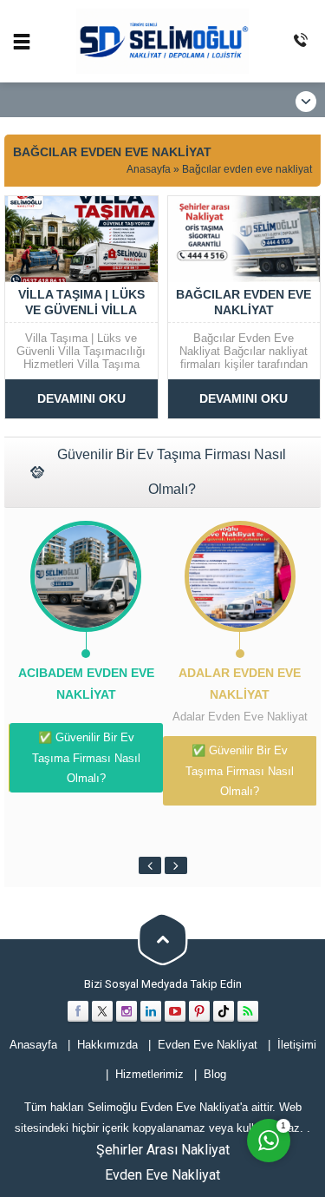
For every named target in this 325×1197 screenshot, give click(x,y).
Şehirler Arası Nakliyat (163, 1149)
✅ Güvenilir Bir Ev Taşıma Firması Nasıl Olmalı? (86, 758)
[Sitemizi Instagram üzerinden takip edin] (126, 1011)
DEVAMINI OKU (81, 398)
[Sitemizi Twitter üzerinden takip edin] (102, 1011)
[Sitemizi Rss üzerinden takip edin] (247, 1011)
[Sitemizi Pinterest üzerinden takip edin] (199, 1011)
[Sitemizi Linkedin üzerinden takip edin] (150, 1011)
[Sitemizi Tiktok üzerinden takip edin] (223, 1011)
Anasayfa (149, 169)
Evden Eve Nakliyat (162, 1175)
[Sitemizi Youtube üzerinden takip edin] (175, 1011)
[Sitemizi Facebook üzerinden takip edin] (78, 1011)
